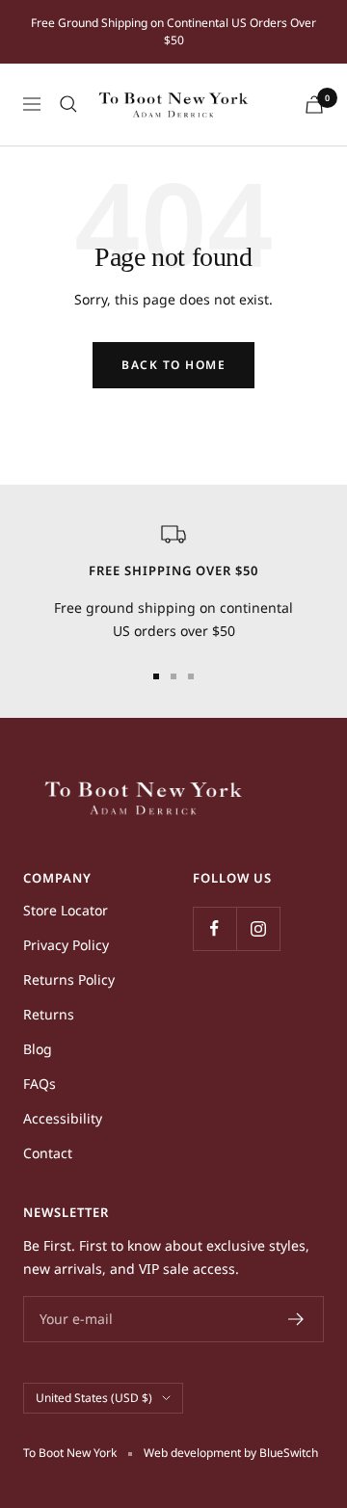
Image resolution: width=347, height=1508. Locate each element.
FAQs (39, 1083)
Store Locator (65, 910)
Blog (37, 1049)
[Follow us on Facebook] (214, 928)
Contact (47, 1153)
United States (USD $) (94, 1397)
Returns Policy (69, 979)
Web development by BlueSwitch (231, 1452)
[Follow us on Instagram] (258, 928)
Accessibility (62, 1118)
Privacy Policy (66, 945)
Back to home (173, 365)
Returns (48, 1014)
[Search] (68, 104)
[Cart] (314, 104)
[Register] (296, 1319)
